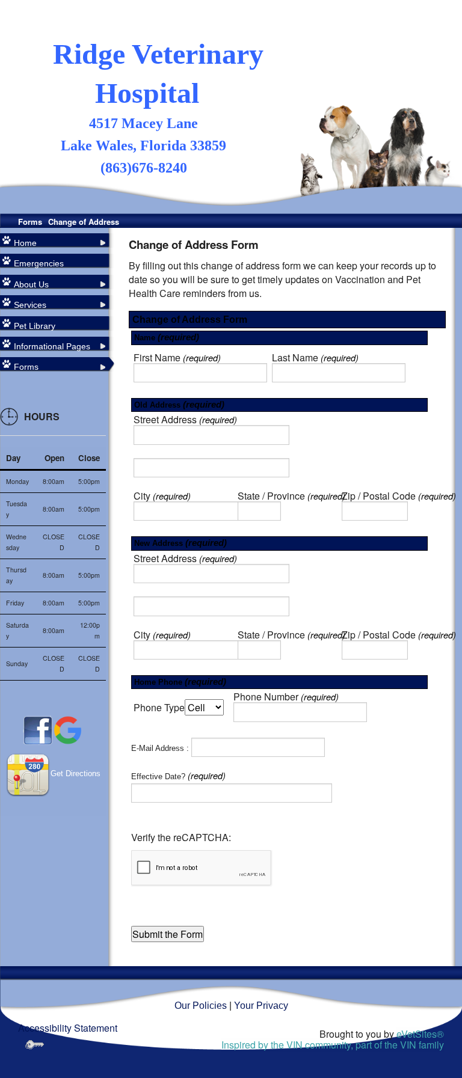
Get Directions (75, 773)
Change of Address (83, 221)
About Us (31, 284)
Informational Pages (52, 346)
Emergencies (39, 263)
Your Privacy (261, 1005)
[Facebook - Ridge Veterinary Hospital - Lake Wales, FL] (38, 729)
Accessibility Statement (67, 1028)
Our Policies (200, 1005)
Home (25, 243)
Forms (30, 221)
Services (30, 305)
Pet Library (34, 326)
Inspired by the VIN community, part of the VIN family (332, 1045)
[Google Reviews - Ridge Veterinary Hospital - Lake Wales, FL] (67, 729)
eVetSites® (420, 1034)
